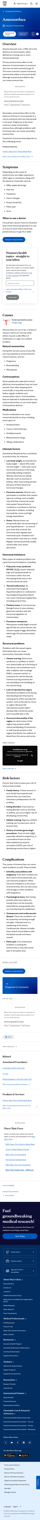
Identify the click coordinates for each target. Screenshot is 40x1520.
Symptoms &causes (9, 34)
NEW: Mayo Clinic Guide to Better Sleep (20, 1144)
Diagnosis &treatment (23, 34)
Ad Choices (26, 105)
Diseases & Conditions (13, 11)
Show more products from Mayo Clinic (16, 157)
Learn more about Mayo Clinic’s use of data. (18, 290)
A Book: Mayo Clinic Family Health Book (17, 151)
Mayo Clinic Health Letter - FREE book (20, 1170)
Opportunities (15, 105)
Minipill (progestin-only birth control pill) (17, 1079)
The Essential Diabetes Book (16, 1160)
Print (9, 1037)
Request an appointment (14, 240)
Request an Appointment (15, 26)
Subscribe (13, 297)
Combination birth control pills (14, 1068)
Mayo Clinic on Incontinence (16, 1155)
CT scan (5, 1074)
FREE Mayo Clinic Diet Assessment (18, 1165)
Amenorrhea (14, 19)
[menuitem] (9, 34)
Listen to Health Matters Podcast (17, 1149)
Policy (6, 105)
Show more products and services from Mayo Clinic (17, 1107)
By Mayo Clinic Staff (10, 962)
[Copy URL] (32, 755)
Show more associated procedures (15, 1084)
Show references (9, 1046)
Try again (20, 761)
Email (9, 287)
